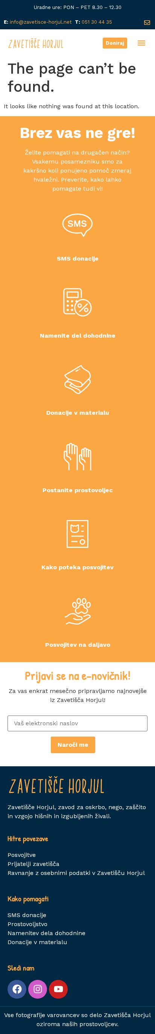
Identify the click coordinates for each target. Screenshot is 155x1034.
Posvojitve (22, 854)
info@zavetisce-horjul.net (39, 22)
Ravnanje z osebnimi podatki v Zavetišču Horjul (76, 872)
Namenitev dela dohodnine (46, 933)
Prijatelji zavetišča (33, 863)
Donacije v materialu (37, 942)
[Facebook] (17, 989)
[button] (141, 43)
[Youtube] (58, 989)
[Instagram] (37, 989)
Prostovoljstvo (27, 924)
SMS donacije (27, 915)
